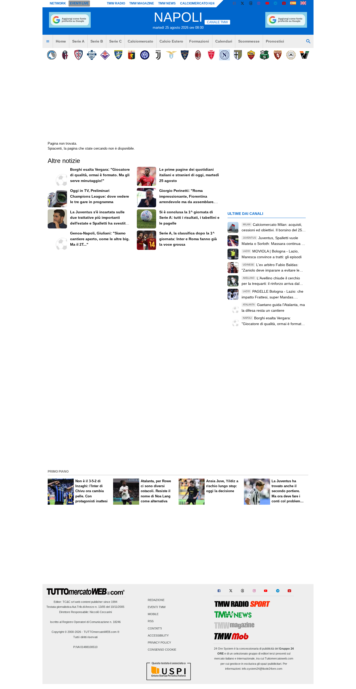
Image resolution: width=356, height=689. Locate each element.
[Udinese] (291, 55)
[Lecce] (184, 55)
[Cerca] (308, 41)
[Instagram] (259, 3)
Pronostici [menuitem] (275, 41)
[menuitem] (48, 41)
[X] (242, 3)
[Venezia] (304, 55)
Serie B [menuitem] (96, 41)
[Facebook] (234, 3)
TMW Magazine (141, 3)
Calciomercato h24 (197, 3)
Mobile (153, 614)
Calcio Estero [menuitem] (171, 41)
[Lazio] (171, 55)
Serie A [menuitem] (78, 41)
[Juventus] (158, 55)
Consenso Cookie (162, 649)
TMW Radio (116, 3)
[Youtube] (267, 3)
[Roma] (251, 55)
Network (58, 3)
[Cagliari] (78, 55)
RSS (151, 621)
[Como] (91, 55)
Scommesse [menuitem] (249, 41)
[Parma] (237, 55)
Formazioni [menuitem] (199, 41)
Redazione (156, 600)
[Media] (283, 3)
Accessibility (158, 635)
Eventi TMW (156, 607)
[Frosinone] (118, 55)
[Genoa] (131, 55)
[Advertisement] (178, 431)
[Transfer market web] (303, 3)
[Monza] (211, 55)
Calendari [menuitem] (223, 41)
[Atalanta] (51, 55)
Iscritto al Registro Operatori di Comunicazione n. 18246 (85, 621)
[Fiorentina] (105, 55)
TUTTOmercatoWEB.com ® (101, 631)
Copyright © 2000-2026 (66, 631)
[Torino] (277, 55)
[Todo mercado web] (293, 3)
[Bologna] (65, 55)
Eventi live (79, 3)
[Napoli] (224, 55)
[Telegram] (275, 3)
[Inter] (144, 55)
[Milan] (198, 55)
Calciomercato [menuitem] (140, 41)
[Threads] (251, 3)
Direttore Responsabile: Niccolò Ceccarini (85, 612)
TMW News (167, 3)
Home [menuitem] (61, 41)
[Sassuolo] (264, 55)
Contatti (155, 628)
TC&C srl (68, 601)
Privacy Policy (159, 642)
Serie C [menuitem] (115, 41)
